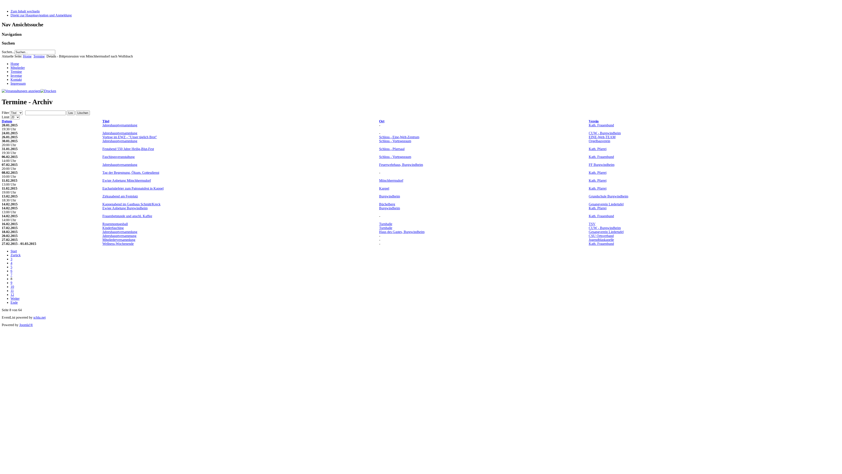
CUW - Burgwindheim (605, 133)
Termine (39, 56)
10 (12, 287)
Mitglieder (18, 68)
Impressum (18, 83)
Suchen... (8, 52)
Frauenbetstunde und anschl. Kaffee (127, 216)
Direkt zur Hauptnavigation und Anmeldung (41, 15)
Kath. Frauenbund (601, 125)
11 (12, 291)
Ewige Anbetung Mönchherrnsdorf (126, 180)
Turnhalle (385, 224)
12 (12, 294)
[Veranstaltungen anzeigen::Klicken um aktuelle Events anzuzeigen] (21, 91)
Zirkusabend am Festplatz (120, 196)
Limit (5, 117)
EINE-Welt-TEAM (602, 137)
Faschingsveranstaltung (118, 157)
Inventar (16, 75)
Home (27, 56)
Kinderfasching (113, 228)
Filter (5, 113)
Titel (105, 121)
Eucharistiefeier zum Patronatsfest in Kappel (133, 188)
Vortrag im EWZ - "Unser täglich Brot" (129, 137)
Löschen (82, 113)
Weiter (15, 298)
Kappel (384, 188)
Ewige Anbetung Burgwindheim (125, 208)
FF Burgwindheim (601, 165)
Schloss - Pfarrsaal (392, 149)
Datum (7, 121)
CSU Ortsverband (601, 236)
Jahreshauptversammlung (119, 125)
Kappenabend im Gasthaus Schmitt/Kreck (131, 204)
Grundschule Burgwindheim (608, 196)
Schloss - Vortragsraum (395, 141)
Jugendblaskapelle (601, 240)
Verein (594, 121)
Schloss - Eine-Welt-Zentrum (399, 137)
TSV (592, 224)
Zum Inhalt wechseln (25, 11)
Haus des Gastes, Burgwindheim (402, 232)
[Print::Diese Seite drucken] (48, 91)
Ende (14, 302)
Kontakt (16, 79)
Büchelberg (387, 204)
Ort (381, 121)
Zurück (16, 255)
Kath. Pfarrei (598, 149)
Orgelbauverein (599, 141)
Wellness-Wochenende (118, 244)
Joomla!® (26, 325)
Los (70, 113)
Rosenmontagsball (115, 224)
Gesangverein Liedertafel (606, 204)
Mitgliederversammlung (118, 240)
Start (14, 251)
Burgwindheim (389, 196)
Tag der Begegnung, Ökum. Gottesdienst (130, 172)
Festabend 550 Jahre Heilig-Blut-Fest (128, 149)
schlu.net (39, 317)
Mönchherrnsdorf (391, 180)
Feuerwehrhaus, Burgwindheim (401, 165)
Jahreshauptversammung (119, 236)
